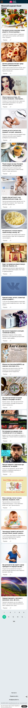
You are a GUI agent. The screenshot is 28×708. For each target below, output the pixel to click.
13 (17, 617)
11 (8, 617)
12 (13, 617)
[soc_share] (26, 697)
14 (22, 617)
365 (14, 621)
